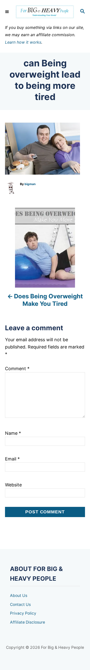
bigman (30, 184)
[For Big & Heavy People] (45, 12)
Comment (17, 368)
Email (12, 458)
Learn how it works (23, 42)
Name (13, 433)
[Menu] (7, 12)
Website (13, 484)
